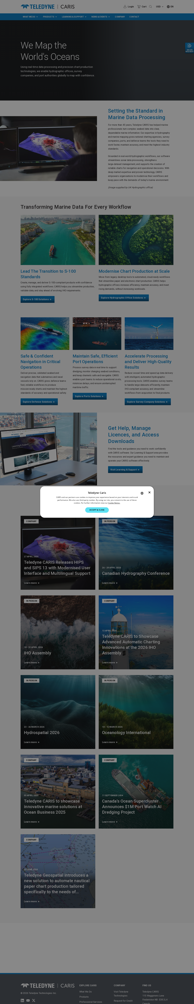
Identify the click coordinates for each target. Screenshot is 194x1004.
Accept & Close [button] (97, 510)
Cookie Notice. (114, 503)
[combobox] (142, 493)
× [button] (149, 492)
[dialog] (97, 502)
